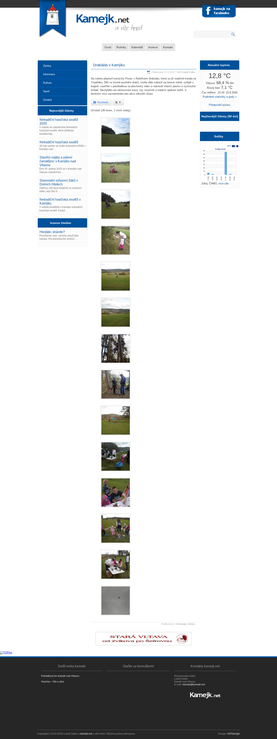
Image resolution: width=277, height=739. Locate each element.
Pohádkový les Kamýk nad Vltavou (60, 676)
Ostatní (47, 99)
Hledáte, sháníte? (52, 232)
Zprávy (47, 65)
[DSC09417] (115, 184)
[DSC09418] (115, 220)
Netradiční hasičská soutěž (59, 142)
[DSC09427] (115, 364)
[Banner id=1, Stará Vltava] (143, 639)
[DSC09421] (115, 292)
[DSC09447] (115, 472)
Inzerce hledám (60, 223)
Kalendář (137, 47)
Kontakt (168, 47)
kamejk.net (86, 733)
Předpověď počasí (219, 104)
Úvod (107, 47)
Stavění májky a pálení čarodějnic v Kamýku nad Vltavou (58, 161)
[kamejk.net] (205, 695)
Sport (46, 91)
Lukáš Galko (189, 72)
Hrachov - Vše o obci (52, 681)
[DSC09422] (115, 328)
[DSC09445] (115, 436)
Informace (49, 74)
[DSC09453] (115, 580)
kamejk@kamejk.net (194, 684)
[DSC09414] (115, 148)
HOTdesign (233, 733)
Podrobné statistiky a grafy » (220, 96)
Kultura (47, 82)
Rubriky (121, 47)
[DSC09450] (115, 508)
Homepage (181, 624)
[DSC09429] (115, 400)
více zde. (223, 183)
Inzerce (153, 47)
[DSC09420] (115, 256)
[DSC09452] (115, 544)
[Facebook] (219, 12)
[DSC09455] (115, 616)
